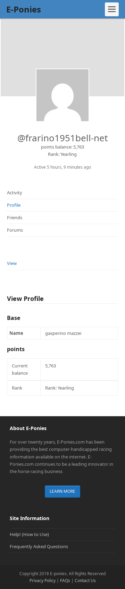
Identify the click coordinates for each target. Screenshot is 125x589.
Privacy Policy (43, 580)
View (12, 263)
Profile (13, 205)
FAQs (65, 580)
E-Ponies (23, 9)
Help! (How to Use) (29, 534)
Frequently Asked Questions (39, 546)
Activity (14, 192)
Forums (15, 230)
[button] (112, 9)
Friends (14, 217)
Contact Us (85, 580)
